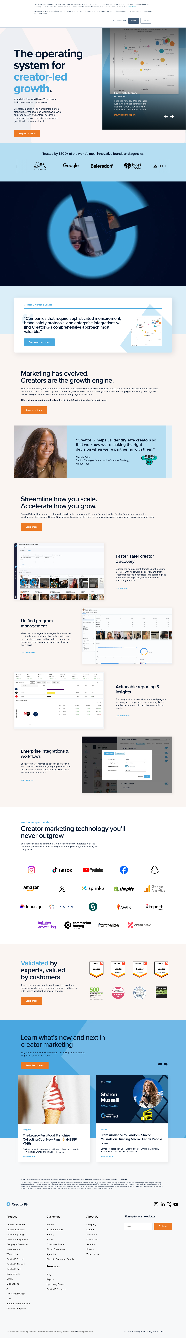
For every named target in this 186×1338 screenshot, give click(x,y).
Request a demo (27, 133)
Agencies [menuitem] (51, 1254)
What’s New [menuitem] (13, 1254)
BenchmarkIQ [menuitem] (13, 1274)
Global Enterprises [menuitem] (55, 1249)
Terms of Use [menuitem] (93, 1254)
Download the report (39, 342)
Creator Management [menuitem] (17, 1239)
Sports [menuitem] (49, 1239)
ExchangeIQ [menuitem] (13, 1283)
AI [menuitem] (8, 1288)
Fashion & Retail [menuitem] (54, 1229)
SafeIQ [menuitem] (10, 1279)
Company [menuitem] (91, 1224)
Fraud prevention (85, 1331)
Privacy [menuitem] (90, 1249)
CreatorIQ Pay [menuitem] (14, 1269)
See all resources (35, 1065)
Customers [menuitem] (53, 1216)
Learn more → (122, 588)
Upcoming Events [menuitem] (55, 1284)
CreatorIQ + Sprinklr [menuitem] (16, 1308)
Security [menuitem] (90, 1244)
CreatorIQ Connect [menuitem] (56, 1289)
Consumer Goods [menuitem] (55, 1244)
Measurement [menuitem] (13, 1249)
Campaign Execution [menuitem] (17, 1244)
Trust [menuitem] (9, 1298)
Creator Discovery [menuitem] (16, 1224)
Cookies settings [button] (120, 21)
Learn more (120, 116)
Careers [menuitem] (90, 1229)
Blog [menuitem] (48, 1274)
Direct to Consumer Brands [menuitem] (60, 1259)
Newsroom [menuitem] (91, 1234)
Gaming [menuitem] (50, 1234)
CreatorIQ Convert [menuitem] (16, 1264)
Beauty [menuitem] (50, 1224)
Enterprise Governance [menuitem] (18, 1303)
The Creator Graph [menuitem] (16, 1293)
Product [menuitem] (12, 1216)
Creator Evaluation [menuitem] (16, 1229)
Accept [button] (133, 21)
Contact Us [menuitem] (92, 1239)
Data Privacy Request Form (63, 1331)
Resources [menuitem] (53, 1266)
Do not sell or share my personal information (28, 1331)
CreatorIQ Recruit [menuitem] (15, 1259)
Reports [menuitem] (50, 1279)
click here (132, 7)
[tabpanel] (144, 72)
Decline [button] (146, 21)
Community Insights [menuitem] (17, 1234)
